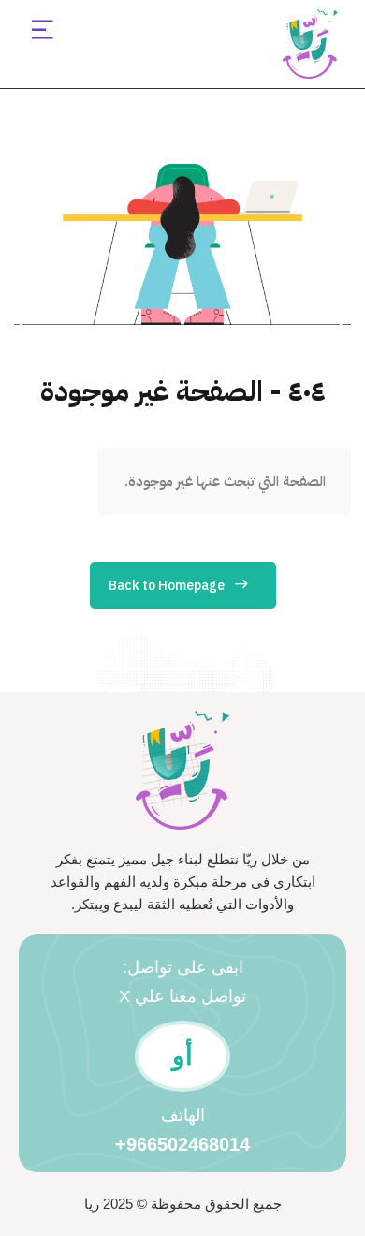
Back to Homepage (167, 586)
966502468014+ (182, 1144)
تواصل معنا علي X (182, 996)
